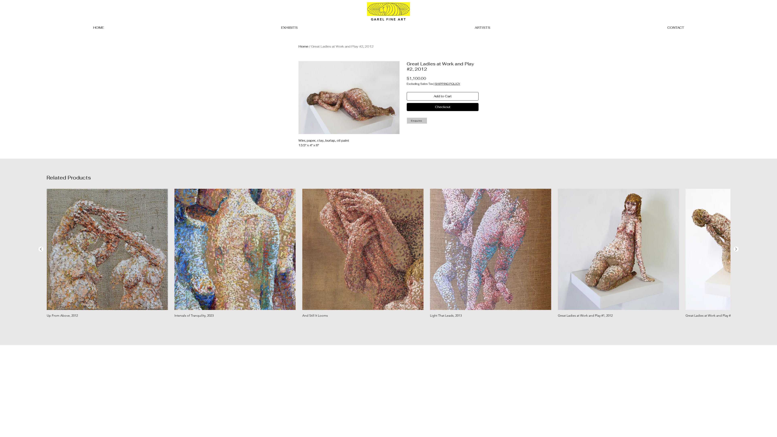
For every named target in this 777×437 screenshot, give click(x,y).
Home (303, 46)
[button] (417, 121)
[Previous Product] (40, 249)
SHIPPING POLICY (447, 84)
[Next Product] (736, 249)
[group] (388, 259)
